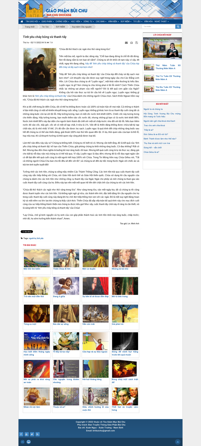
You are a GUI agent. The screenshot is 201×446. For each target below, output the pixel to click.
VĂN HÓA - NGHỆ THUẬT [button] (155, 21)
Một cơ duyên (88, 269)
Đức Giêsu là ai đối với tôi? (156, 134)
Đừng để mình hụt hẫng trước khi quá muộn (125, 353)
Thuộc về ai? (59, 407)
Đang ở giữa (59, 296)
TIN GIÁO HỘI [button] (32, 21)
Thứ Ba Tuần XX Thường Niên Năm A (168, 89)
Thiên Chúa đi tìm (61, 269)
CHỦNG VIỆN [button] (62, 21)
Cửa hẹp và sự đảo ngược (94, 352)
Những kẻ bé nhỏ (120, 269)
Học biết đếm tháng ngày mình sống (37, 353)
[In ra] (132, 42)
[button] (162, 48)
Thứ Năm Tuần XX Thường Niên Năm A (168, 67)
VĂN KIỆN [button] (112, 21)
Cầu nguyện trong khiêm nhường (66, 381)
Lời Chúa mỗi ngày (162, 35)
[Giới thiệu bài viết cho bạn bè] (126, 42)
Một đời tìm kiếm (32, 269)
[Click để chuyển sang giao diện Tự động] (23, 442)
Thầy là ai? (148, 130)
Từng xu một (30, 324)
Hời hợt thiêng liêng (91, 379)
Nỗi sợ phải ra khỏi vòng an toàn (37, 381)
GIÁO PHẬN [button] (47, 21)
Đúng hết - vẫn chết (153, 147)
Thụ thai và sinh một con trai (157, 143)
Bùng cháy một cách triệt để (125, 381)
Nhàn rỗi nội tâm (32, 407)
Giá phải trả (117, 324)
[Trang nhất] (22, 21)
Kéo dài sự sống (61, 324)
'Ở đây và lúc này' (61, 352)
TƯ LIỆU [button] (137, 21)
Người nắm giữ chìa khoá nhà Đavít (159, 121)
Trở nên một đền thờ (34, 296)
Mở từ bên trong (120, 296)
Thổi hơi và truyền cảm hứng (125, 408)
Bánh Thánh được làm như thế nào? (160, 138)
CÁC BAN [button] (100, 21)
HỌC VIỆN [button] (76, 21)
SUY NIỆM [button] (125, 21)
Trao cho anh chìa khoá (154, 125)
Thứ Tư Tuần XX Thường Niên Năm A (168, 78)
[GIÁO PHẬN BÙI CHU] (54, 10)
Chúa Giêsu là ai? (151, 152)
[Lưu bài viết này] (137, 42)
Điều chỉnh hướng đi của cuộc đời (95, 408)
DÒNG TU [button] (88, 21)
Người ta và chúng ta (153, 109)
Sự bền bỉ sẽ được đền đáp (95, 296)
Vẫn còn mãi (88, 324)
